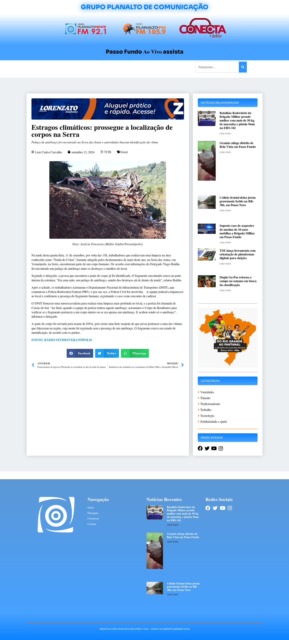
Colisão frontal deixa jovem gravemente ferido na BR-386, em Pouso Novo (238, 201)
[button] (80, 353)
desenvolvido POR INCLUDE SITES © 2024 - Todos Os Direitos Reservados (144, 628)
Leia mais (225, 133)
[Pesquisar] (243, 67)
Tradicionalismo (91, 67)
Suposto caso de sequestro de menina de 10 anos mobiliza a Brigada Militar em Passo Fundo (237, 231)
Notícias (56, 67)
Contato (157, 67)
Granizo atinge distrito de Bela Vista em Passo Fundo (238, 145)
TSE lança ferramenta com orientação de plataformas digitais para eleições (238, 254)
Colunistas (114, 67)
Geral (124, 152)
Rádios (71, 67)
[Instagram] (229, 508)
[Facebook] (207, 508)
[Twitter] (215, 508)
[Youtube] (222, 508)
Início (43, 67)
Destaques (92, 513)
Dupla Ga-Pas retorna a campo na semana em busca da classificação (238, 281)
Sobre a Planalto (137, 67)
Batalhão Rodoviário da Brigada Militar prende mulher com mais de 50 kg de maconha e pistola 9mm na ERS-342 (237, 120)
